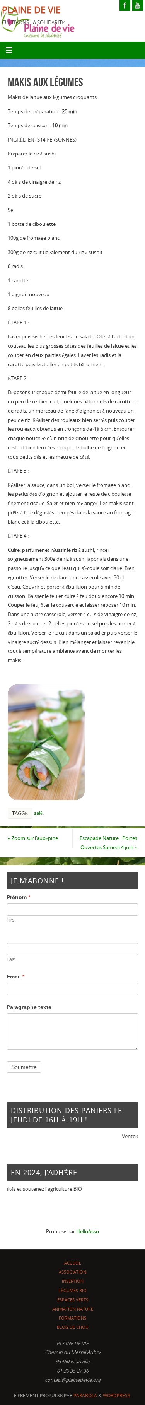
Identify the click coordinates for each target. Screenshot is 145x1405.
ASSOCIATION (72, 1272)
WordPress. (117, 1395)
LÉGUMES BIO (72, 1290)
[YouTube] (137, 5)
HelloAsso (87, 1231)
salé (38, 812)
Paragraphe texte (29, 1007)
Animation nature (72, 1309)
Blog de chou (73, 1327)
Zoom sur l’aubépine (33, 838)
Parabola (85, 1395)
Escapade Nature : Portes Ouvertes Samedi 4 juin (108, 843)
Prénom (18, 897)
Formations (72, 1318)
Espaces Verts (72, 1300)
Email (15, 976)
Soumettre (24, 1067)
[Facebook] (124, 5)
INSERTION (73, 1281)
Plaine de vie (31, 10)
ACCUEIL (72, 1263)
